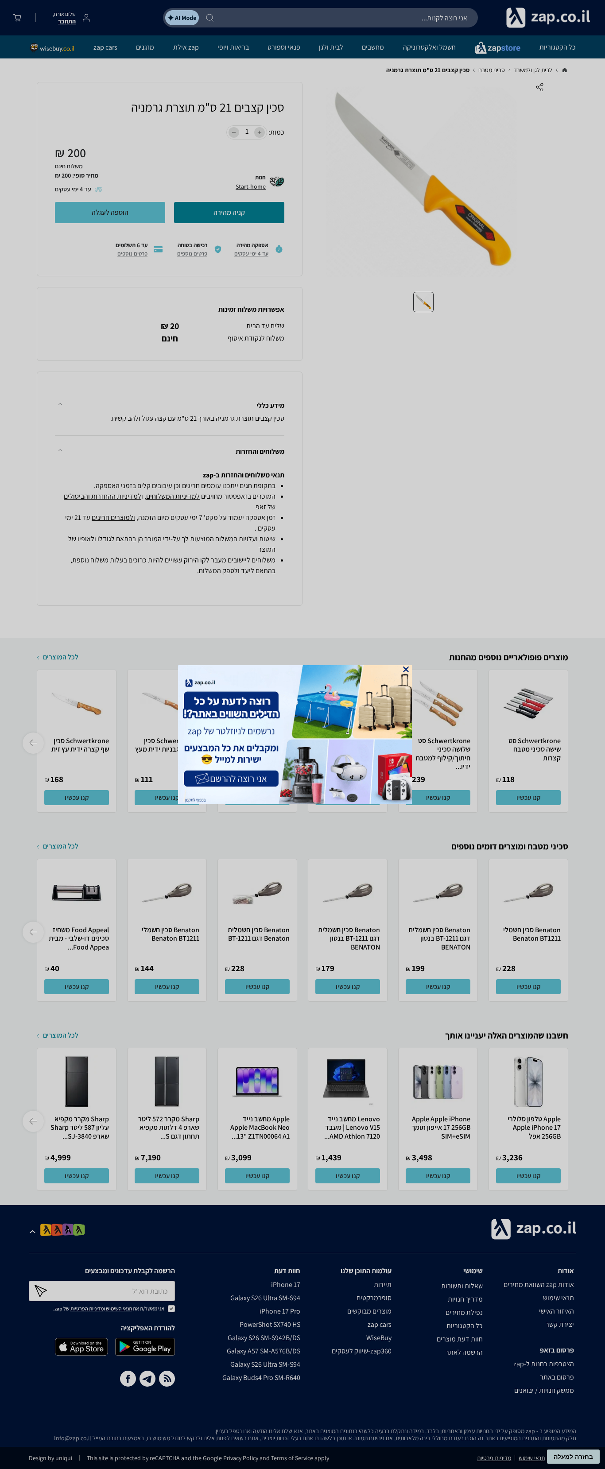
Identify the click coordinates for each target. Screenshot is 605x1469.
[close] (406, 669)
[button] (406, 669)
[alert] (302, 734)
